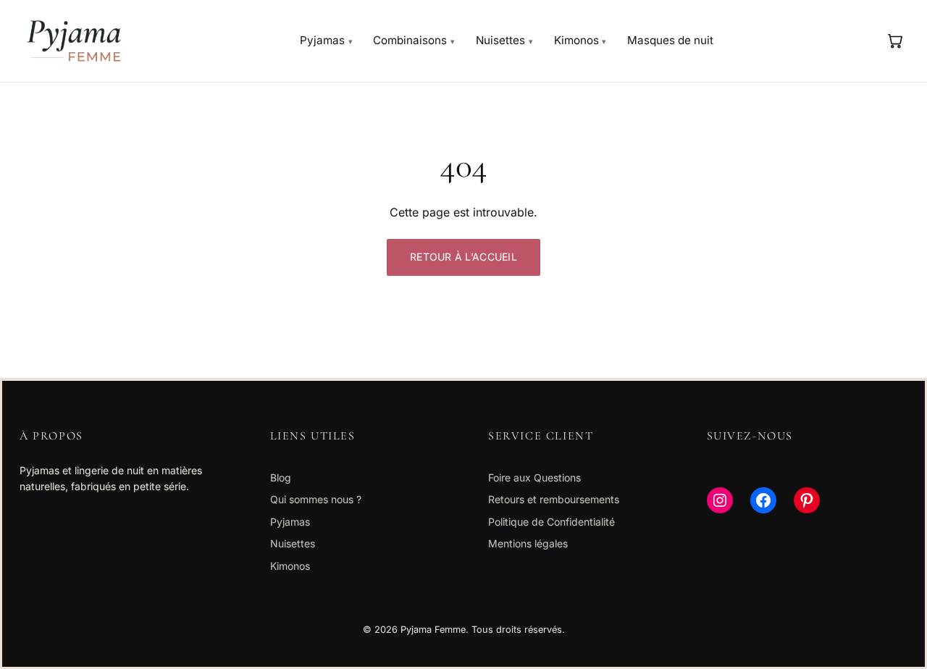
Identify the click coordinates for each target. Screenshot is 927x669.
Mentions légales (528, 543)
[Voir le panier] (895, 40)
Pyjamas (322, 40)
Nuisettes (500, 40)
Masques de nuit (670, 40)
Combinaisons (410, 40)
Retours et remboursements (553, 499)
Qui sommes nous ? (315, 499)
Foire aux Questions (534, 477)
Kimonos (576, 40)
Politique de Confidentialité (551, 522)
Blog (280, 477)
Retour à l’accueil (463, 257)
